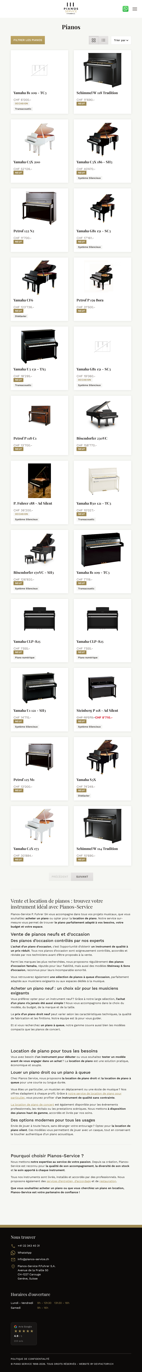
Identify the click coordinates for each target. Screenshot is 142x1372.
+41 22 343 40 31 (29, 1245)
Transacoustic (23, 108)
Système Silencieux (89, 178)
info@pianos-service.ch (33, 1259)
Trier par (120, 40)
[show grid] (94, 40)
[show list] (103, 40)
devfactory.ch (103, 1363)
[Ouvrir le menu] (135, 9)
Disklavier (20, 316)
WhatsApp (25, 1252)
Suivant (82, 876)
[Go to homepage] (71, 8)
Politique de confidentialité (30, 1358)
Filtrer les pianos (28, 40)
